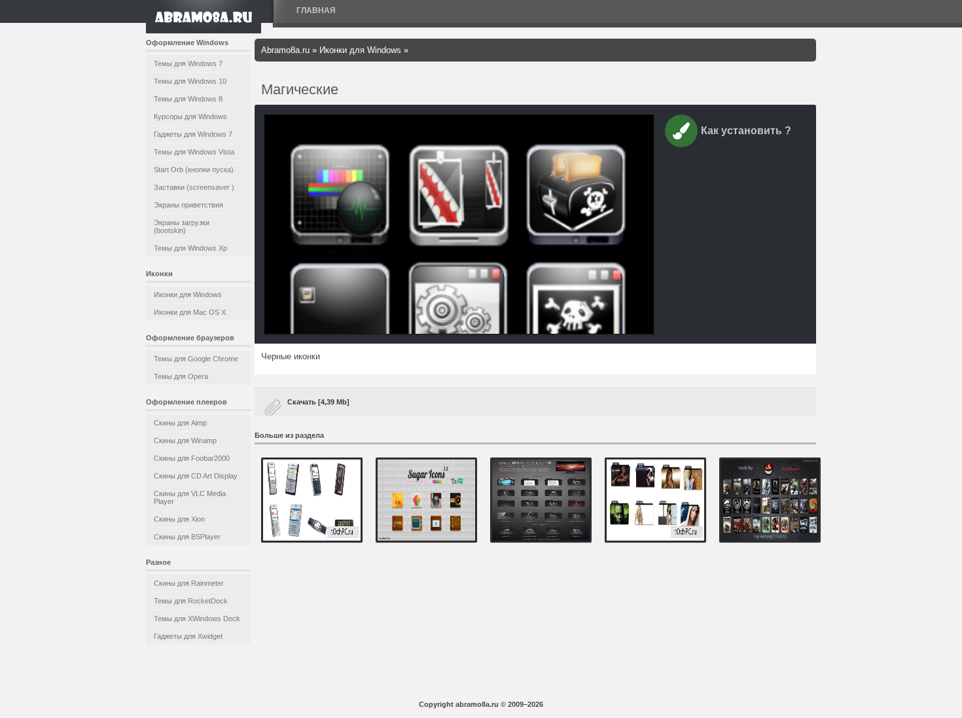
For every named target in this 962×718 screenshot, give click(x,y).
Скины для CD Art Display (196, 476)
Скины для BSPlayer (187, 537)
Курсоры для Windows (190, 116)
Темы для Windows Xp (190, 248)
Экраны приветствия (188, 205)
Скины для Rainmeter (189, 583)
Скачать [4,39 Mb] (318, 402)
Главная (316, 10)
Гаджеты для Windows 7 (193, 134)
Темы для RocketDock (191, 601)
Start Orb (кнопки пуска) (194, 169)
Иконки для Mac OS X (190, 312)
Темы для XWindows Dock (197, 618)
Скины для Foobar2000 (192, 458)
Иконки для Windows (188, 294)
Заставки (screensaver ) (194, 187)
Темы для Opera (181, 376)
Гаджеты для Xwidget (188, 636)
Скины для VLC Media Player (190, 497)
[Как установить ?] (681, 133)
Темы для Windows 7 (188, 63)
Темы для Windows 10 (190, 81)
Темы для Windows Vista (194, 152)
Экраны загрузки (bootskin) (181, 226)
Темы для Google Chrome (196, 359)
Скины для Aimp (180, 423)
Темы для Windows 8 (188, 99)
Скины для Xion (179, 519)
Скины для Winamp (185, 440)
